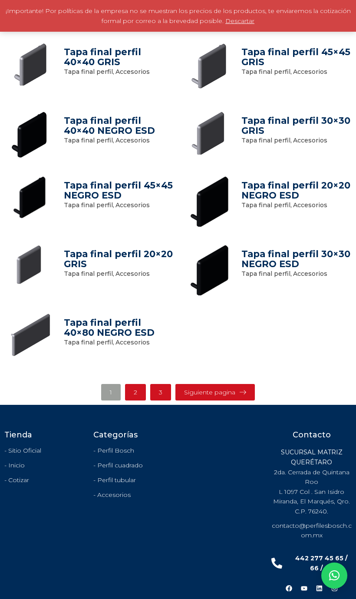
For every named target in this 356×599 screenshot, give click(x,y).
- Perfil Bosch (113, 450)
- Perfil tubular (114, 480)
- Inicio (14, 465)
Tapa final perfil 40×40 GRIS (102, 57)
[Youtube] (303, 588)
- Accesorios (112, 495)
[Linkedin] (319, 588)
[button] (334, 576)
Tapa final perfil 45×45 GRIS (295, 57)
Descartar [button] (239, 21)
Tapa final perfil (89, 72)
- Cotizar (16, 480)
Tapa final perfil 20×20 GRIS (118, 259)
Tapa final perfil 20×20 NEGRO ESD (295, 190)
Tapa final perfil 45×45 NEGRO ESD (118, 190)
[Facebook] (288, 588)
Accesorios (132, 72)
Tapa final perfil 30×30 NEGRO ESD (295, 259)
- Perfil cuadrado (118, 465)
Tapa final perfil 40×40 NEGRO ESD (109, 126)
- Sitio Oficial (22, 450)
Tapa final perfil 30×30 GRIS (295, 126)
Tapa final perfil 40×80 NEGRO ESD (109, 328)
